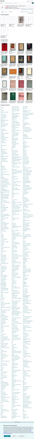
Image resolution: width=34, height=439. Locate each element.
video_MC (24, 378)
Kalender (13, 231)
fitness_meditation (4, 377)
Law (12, 316)
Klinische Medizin (14, 251)
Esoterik (2, 335)
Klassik (13, 249)
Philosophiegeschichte (26, 146)
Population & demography (27, 181)
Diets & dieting (3, 287)
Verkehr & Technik (25, 373)
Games (2, 406)
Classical (2, 245)
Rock (23, 233)
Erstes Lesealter (3, 334)
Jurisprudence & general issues (16, 226)
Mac (12, 343)
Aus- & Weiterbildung (4, 153)
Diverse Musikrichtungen (4, 289)
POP (23, 165)
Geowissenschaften (15, 114)
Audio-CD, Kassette (4, 149)
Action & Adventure (4, 116)
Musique (13, 404)
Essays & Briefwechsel (4, 338)
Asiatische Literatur (4, 145)
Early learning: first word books (5, 303)
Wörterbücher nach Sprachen (27, 407)
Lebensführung (14, 319)
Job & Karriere (14, 223)
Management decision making (16, 351)
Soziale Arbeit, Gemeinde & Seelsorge (27, 272)
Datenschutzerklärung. (9, 433)
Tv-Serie (24, 357)
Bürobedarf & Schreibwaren (5, 223)
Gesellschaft (14, 128)
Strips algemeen (25, 308)
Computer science (3, 259)
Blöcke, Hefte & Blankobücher (5, 202)
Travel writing (25, 354)
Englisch (2, 324)
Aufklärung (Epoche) (4, 152)
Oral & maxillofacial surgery (27, 128)
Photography (25, 147)
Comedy (2, 249)
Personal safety (25, 142)
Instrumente (14, 212)
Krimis (13, 285)
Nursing (24, 119)
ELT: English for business (4, 319)
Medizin (13, 368)
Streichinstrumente (26, 307)
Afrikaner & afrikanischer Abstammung (4, 121)
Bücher (2, 212)
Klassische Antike (14, 250)
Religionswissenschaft (26, 228)
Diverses (2, 291)
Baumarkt (2, 173)
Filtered (2, 369)
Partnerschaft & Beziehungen (27, 138)
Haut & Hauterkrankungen (16, 166)
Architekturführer (3, 142)
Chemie (2, 233)
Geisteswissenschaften (15, 106)
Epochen (2, 327)
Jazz (12, 222)
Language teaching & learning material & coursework (16, 313)
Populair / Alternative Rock (27, 167)
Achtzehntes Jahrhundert (4, 112)
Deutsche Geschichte (4, 276)
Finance (2, 370)
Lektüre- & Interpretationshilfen (17, 323)
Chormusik (2, 237)
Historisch (13, 177)
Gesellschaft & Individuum (16, 130)
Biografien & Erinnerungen (5, 195)
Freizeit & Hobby (3, 393)
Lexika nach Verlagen (15, 328)
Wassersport (25, 382)
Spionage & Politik (25, 286)
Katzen (13, 241)
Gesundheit (13, 131)
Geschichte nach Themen (15, 123)
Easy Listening (3, 304)
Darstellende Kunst (4, 267)
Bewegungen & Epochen (4, 186)
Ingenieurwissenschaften (15, 211)
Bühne (2, 220)
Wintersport (25, 393)
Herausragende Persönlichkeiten (17, 172)
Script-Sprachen (25, 253)
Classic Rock (2, 244)
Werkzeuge (24, 390)
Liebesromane (14, 332)
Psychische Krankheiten (26, 189)
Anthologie (2, 134)
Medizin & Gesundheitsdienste (16, 370)
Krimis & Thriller (14, 286)
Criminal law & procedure (4, 263)
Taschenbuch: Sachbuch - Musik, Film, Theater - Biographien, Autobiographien (28, 321)
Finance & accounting (4, 371)
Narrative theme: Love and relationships (16, 417)
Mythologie (13, 406)
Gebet (2, 413)
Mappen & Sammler (15, 355)
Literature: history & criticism (16, 337)
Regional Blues (25, 209)
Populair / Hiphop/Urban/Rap (27, 171)
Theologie (24, 337)
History (13, 180)
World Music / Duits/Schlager (27, 402)
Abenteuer (2, 110)
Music (12, 388)
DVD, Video (2, 299)
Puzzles (24, 194)
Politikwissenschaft (26, 163)
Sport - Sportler (25, 288)
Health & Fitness (14, 169)
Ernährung (2, 331)
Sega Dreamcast (25, 254)
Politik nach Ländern (26, 162)
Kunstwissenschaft (15, 295)
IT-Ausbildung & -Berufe (15, 218)
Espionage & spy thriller (4, 336)
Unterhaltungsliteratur (26, 366)
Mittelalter (13, 376)
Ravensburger (25, 205)
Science (24, 250)
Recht (24, 208)
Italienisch (13, 219)
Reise (24, 212)
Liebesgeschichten (14, 331)
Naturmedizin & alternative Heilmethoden (27, 111)
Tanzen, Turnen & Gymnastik (27, 316)
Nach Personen (14, 410)
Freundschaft (3, 398)
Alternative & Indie (3, 130)
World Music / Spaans (26, 404)
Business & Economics (4, 224)
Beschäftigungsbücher (4, 181)
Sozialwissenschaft (26, 275)
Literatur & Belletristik (15, 335)
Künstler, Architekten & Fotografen (15, 294)
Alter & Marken (3, 129)
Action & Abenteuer (4, 114)
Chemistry (2, 235)
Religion (24, 221)
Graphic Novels (14, 142)
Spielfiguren (24, 283)
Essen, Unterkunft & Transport (5, 339)
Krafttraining (14, 275)
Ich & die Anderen (14, 199)
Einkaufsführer (3, 311)
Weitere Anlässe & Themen (27, 386)
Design (2, 272)
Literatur (13, 333)
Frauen (2, 390)
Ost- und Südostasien (26, 131)
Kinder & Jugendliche (15, 242)
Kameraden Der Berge (15, 234)
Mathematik (13, 360)
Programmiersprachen (26, 186)
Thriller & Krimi (25, 346)
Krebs (12, 278)
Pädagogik (24, 134)
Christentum (2, 240)
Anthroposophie (3, 138)
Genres (13, 112)
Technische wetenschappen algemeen (27, 328)
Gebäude (2, 412)
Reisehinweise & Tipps (26, 217)
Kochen (13, 253)
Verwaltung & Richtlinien (26, 375)
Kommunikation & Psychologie (16, 262)
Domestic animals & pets (4, 292)
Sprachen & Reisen (26, 297)
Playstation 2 (25, 153)
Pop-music (24, 166)
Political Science (25, 158)
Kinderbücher (14, 245)
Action (2, 113)
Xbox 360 (24, 411)
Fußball (2, 402)
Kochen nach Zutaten (15, 258)
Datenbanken (3, 271)
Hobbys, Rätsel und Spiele (16, 189)
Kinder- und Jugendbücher (16, 243)
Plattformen (25, 150)
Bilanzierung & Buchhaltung (5, 190)
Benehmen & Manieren (4, 178)
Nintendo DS (25, 117)
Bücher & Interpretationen (5, 214)
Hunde (13, 197)
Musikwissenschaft (15, 402)
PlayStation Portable (26, 157)
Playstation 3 (25, 154)
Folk (1, 379)
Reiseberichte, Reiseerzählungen (28, 216)
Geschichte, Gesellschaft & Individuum (16, 126)
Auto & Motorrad (3, 159)
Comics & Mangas (3, 255)
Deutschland (3, 280)
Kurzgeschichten (14, 296)
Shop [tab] (2, 11)
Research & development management (27, 230)
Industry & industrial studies (16, 207)
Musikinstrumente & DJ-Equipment (15, 399)
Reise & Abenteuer (26, 213)
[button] (32, 11)
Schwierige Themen (26, 249)
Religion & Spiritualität (26, 225)
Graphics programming (15, 143)
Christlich (2, 243)
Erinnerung (2, 330)
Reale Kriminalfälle (26, 206)
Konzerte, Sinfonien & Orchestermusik (15, 270)
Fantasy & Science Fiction (4, 355)
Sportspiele (24, 294)
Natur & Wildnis (25, 106)
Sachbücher (24, 241)
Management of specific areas (16, 352)
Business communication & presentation (5, 229)
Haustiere (13, 165)
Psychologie (24, 190)
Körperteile (13, 271)
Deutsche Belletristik (4, 275)
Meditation (13, 366)
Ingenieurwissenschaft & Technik (17, 210)
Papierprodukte (25, 135)
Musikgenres (14, 397)
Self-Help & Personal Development (26, 259)
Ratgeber (24, 202)
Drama (2, 293)
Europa (2, 342)
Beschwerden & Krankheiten (5, 182)
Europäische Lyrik (3, 346)
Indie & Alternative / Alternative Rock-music (17, 203)
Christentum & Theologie (4, 241)
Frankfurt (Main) (3, 386)
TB (23, 324)
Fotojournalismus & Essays (5, 385)
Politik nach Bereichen (26, 161)
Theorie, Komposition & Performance (26, 339)
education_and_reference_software (6, 307)
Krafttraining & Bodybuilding (16, 277)
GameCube (2, 405)
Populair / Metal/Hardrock (27, 174)
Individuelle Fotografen (15, 206)
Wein (23, 385)
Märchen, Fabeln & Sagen (15, 356)
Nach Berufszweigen (15, 409)
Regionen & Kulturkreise (26, 210)
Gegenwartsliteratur (4, 417)
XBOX (24, 410)
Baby (1, 163)
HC (12, 168)
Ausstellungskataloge (4, 158)
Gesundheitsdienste (15, 135)
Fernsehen (2, 358)
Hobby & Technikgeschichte (16, 185)
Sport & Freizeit (25, 291)
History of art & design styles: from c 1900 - (16, 182)
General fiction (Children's (16, 110)
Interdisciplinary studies (15, 214)
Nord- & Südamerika (26, 118)
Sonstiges (24, 267)
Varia (23, 369)
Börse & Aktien (3, 204)
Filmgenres (2, 367)
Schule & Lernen (25, 247)
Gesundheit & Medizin (15, 134)
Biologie (2, 199)
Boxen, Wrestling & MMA (4, 207)
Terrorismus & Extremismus (27, 330)
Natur (12, 418)
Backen (2, 165)
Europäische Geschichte (4, 343)
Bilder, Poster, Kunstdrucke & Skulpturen (5, 193)
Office (24, 126)
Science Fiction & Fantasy (27, 251)
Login (30, 1)
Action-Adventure (3, 117)
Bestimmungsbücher (4, 185)
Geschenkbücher (14, 118)
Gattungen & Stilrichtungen (5, 410)
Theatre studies (25, 333)
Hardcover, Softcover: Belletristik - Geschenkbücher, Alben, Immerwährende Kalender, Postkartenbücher (17, 160)
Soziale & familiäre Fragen (27, 270)
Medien (13, 362)
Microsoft (13, 374)
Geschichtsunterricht (15, 127)
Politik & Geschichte (26, 159)
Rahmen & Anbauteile (26, 200)
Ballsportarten (3, 167)
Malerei (13, 348)
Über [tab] (6, 11)
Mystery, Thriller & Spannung (16, 405)
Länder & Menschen (15, 302)
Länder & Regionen (15, 303)
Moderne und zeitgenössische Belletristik (16, 385)
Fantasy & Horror (3, 354)
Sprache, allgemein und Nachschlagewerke (26, 296)
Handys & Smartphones (15, 154)
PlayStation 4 (25, 155)
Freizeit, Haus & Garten (4, 394)
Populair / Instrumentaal (26, 173)
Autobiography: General (4, 161)
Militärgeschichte (14, 375)
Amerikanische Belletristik (5, 133)
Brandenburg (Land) (4, 210)
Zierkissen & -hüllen (26, 417)
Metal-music (14, 372)
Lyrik (12, 340)
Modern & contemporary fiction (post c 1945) (16, 381)
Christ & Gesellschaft (4, 239)
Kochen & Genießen (15, 254)
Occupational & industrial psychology (27, 124)
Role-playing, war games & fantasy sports (27, 237)
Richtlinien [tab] (10, 11)
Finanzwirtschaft (3, 373)
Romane (24, 238)
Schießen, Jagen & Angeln (27, 243)
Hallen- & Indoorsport (15, 151)
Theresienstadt (25, 342)
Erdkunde (2, 328)
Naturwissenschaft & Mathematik (28, 113)
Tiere (23, 349)
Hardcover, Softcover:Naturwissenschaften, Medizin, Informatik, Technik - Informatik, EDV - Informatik (17, 162)
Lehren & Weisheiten (15, 321)
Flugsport (2, 378)
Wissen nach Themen (26, 397)
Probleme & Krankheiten (26, 182)
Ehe (1, 308)
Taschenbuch (25, 319)
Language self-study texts (16, 311)
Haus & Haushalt (14, 164)
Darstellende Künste (4, 268)
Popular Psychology (26, 178)
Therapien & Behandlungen (27, 341)
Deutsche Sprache (3, 279)
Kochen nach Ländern (15, 257)
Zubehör (24, 418)
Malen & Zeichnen (14, 347)
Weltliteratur (25, 389)
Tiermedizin (24, 350)
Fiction (2, 359)
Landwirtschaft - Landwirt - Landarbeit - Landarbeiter (16, 308)
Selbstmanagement (26, 255)
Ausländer (2, 154)
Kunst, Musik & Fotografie (16, 291)
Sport (24, 287)
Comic (2, 252)
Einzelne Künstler (3, 312)
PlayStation (24, 151)
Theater (24, 332)
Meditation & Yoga (14, 367)
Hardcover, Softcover (15, 155)
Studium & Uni (25, 311)
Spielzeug (24, 284)
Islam (12, 215)
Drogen (2, 296)
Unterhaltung (25, 365)
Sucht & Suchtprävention (26, 312)
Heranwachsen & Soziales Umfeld (17, 170)
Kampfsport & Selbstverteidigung (17, 235)
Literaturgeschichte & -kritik (16, 339)
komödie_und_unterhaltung (16, 265)
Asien (1, 146)
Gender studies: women (15, 109)
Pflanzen (24, 143)
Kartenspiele (14, 238)
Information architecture (15, 208)
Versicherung (25, 374)
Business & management (4, 227)
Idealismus (13, 201)
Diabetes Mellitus (3, 282)
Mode (12, 378)
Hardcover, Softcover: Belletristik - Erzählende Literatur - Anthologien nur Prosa (17, 158)
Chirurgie (2, 236)
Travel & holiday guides (26, 353)
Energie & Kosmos (3, 322)
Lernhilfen (13, 324)
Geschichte (13, 119)
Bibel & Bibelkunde (3, 189)
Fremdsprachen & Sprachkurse (5, 397)
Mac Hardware (14, 344)
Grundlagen (13, 146)
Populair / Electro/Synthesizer (27, 170)
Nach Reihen (14, 412)
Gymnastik (13, 147)
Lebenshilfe (13, 320)
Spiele (24, 280)
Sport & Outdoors (25, 292)
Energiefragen (3, 323)
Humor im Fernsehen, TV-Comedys (15, 194)
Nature (24, 109)
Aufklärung (2, 150)
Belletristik (2, 177)
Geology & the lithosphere (16, 113)
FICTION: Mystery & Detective (5, 361)
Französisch (2, 389)
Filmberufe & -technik (4, 365)
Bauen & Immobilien (4, 171)
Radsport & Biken (25, 198)
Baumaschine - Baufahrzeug (5, 174)
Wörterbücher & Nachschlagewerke (26, 406)
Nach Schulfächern (14, 413)
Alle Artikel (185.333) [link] (4, 41)
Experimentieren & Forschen (5, 347)
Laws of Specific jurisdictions (16, 317)
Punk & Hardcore (25, 193)
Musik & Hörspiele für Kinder (16, 392)
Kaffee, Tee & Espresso (15, 230)
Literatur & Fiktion (14, 336)
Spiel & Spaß (25, 279)
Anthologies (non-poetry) (4, 137)
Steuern (24, 304)
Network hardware (25, 115)
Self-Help (24, 257)
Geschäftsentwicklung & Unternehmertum (15, 117)
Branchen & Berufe (3, 208)
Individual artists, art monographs (17, 204)
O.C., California (25, 122)
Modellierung (14, 379)
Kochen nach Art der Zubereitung (17, 255)
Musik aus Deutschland (15, 393)
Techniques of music (26, 325)
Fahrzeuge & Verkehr (4, 351)
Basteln (2, 170)
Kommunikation (14, 261)
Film (1, 362)
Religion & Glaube (25, 224)
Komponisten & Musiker (15, 266)
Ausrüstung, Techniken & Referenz (4, 157)
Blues (1, 203)
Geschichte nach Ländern (15, 122)
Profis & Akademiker (26, 185)
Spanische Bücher (25, 278)
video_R (24, 379)
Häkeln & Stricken (14, 150)
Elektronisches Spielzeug (4, 316)
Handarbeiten (14, 153)
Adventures (2, 118)
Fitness (2, 374)
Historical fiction (14, 176)
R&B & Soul (24, 197)
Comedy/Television (4, 251)
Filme (1, 366)
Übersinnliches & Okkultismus (27, 361)
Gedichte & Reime (3, 416)
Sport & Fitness (25, 290)
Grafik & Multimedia (15, 139)
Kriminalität (13, 282)
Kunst (13, 289)
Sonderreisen (25, 266)
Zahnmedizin (25, 414)
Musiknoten (13, 401)
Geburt (2, 414)
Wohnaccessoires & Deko (27, 401)
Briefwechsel (3, 211)
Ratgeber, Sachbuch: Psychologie (28, 204)
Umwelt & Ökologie (26, 362)
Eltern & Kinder (3, 320)
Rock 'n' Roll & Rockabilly (26, 234)
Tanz (23, 315)
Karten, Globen (14, 237)
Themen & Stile (25, 336)
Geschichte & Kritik (15, 121)
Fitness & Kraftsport (4, 375)
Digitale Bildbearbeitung (4, 288)
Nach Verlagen (14, 414)
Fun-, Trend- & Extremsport (5, 401)
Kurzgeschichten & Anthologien (16, 298)
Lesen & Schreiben (14, 327)
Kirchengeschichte (14, 246)
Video (24, 377)
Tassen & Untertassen (26, 323)
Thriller (24, 345)
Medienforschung (14, 363)
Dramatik (2, 295)
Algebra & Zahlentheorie (4, 123)
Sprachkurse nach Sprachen (27, 300)
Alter (1, 127)
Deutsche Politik (3, 278)
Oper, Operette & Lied (26, 127)
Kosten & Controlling (15, 274)
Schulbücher (25, 246)
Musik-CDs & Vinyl (14, 396)
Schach (24, 242)
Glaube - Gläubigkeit (15, 138)
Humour (13, 195)
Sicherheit (24, 262)
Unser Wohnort (25, 364)
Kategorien (13, 239)
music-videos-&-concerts (16, 389)
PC (23, 139)
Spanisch (24, 276)
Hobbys (13, 186)
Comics (2, 253)
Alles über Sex (3, 126)
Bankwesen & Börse (4, 169)
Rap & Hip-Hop (25, 201)
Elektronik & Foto (3, 315)
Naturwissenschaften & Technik (28, 114)
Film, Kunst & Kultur (4, 363)
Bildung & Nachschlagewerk (5, 194)
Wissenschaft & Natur (26, 398)
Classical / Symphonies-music (5, 247)
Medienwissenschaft (15, 364)
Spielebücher (25, 282)
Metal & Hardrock (14, 371)
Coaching (2, 248)
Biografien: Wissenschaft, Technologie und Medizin (4, 198)
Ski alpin (24, 263)
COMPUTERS (3, 260)
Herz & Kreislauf (14, 173)
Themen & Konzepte (26, 334)
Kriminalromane (14, 283)
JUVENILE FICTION (14, 227)
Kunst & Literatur (14, 290)
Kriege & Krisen (14, 281)
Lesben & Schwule (14, 325)
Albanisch (2, 122)
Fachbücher (2, 350)
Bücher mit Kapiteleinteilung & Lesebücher (5, 216)
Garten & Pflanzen (3, 409)
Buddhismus (2, 219)
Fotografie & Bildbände (4, 382)
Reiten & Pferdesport (26, 220)
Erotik (1, 332)
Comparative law (3, 256)
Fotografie (2, 381)
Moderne (13, 383)
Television (24, 329)
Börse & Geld (3, 206)
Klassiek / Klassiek (14, 247)
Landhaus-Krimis (14, 306)
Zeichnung (24, 415)
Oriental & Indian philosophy (27, 130)
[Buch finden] (33, 3)
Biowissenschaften (3, 200)
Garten (2, 408)
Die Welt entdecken (4, 285)
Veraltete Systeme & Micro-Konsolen (27, 371)
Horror (13, 190)
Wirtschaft (24, 394)
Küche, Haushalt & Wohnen (16, 287)
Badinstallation (3, 166)
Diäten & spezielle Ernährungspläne (3, 284)
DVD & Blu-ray (3, 297)
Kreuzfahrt (13, 279)
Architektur (2, 141)
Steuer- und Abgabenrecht (27, 303)
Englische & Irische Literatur (5, 326)
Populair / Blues (25, 169)
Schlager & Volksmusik (26, 245)
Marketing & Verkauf (15, 359)
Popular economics (26, 177)
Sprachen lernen (25, 299)
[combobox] (18, 3)
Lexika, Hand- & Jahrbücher (16, 329)
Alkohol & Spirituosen (4, 125)
